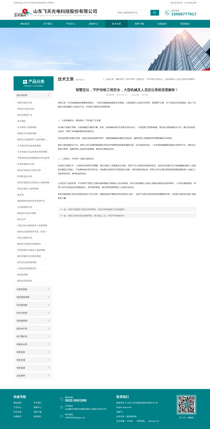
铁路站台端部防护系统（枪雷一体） (34, 231)
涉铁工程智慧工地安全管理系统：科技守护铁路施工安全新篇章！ (97, 209)
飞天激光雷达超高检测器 (29, 145)
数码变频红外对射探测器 (29, 256)
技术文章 (116, 24)
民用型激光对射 (24, 176)
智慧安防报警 (23, 297)
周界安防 (21, 352)
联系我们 (185, 24)
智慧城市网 (131, 416)
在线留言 (162, 24)
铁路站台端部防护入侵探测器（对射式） (34, 139)
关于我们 (47, 24)
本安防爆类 (22, 289)
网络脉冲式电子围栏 (27, 213)
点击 (48, 95)
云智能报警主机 (24, 207)
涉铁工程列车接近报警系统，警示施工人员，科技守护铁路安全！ (97, 216)
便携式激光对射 (24, 102)
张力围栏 (21, 121)
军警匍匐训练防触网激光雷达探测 (33, 158)
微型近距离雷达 (24, 280)
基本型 (20, 195)
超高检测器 (22, 274)
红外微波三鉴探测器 (27, 127)
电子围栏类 (22, 336)
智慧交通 (21, 360)
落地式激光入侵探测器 (28, 188)
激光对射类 (22, 95)
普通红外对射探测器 (27, 133)
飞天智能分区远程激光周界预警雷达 (34, 152)
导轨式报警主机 (24, 237)
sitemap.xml (153, 421)
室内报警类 (22, 320)
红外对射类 (22, 313)
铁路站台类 (22, 344)
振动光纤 (21, 219)
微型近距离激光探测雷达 (29, 244)
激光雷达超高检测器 (27, 262)
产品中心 (70, 24)
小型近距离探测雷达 (27, 268)
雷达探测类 (22, 305)
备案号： (120, 412)
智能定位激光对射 (25, 109)
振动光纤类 (22, 328)
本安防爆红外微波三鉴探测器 (31, 250)
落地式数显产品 (24, 115)
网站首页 (25, 24)
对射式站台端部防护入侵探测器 (32, 225)
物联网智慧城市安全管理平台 (31, 201)
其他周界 (21, 375)
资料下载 (139, 24)
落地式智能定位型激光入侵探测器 (33, 182)
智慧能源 (21, 368)
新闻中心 (93, 24)
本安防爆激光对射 (25, 164)
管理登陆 (141, 421)
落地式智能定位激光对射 (29, 170)
